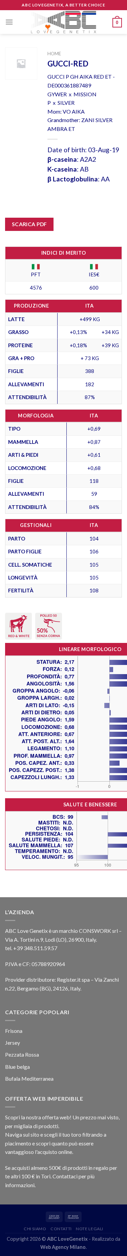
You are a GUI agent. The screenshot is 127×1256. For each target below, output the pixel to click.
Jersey (12, 1042)
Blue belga (17, 1066)
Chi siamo (35, 1228)
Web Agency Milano (63, 1247)
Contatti (61, 1228)
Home (54, 53)
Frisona (13, 1030)
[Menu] (9, 22)
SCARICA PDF (29, 224)
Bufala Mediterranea (29, 1078)
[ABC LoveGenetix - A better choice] (63, 22)
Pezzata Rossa (22, 1054)
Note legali (89, 1228)
